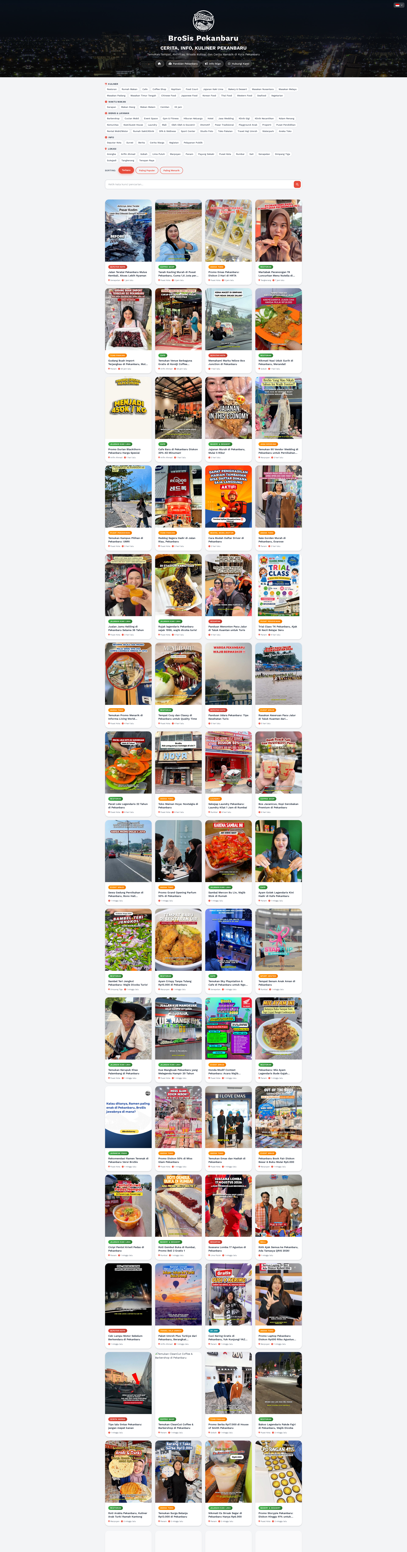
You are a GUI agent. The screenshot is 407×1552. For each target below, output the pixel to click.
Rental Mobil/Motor (117, 131)
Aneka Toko (285, 131)
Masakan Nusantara (263, 89)
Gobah (143, 154)
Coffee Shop (159, 89)
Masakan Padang (116, 95)
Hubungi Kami (240, 63)
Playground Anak (248, 125)
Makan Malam (147, 107)
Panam (189, 154)
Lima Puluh (158, 154)
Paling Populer (147, 170)
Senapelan (264, 154)
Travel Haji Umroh (247, 131)
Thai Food (226, 95)
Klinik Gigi (244, 118)
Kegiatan (174, 142)
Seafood (261, 95)
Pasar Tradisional (224, 125)
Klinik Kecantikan (264, 118)
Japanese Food (189, 95)
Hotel (210, 118)
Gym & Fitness (171, 118)
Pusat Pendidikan (286, 125)
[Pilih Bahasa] (399, 5)
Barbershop (113, 118)
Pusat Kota (225, 154)
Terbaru (126, 170)
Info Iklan (214, 63)
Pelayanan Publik (193, 142)
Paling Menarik (171, 170)
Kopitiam (176, 89)
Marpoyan (175, 154)
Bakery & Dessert (237, 89)
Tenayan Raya (146, 160)
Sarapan (111, 107)
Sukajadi (111, 160)
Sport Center (188, 131)
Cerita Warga (157, 142)
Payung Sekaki (206, 154)
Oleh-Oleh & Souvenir (183, 125)
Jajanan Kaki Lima (213, 89)
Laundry (152, 125)
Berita (141, 142)
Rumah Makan (129, 89)
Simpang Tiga (282, 154)
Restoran (112, 89)
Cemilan (164, 107)
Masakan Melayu (288, 89)
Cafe (145, 89)
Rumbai (240, 154)
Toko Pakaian (225, 131)
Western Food (244, 95)
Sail (251, 154)
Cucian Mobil (132, 118)
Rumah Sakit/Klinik (143, 131)
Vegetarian (277, 95)
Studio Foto (206, 131)
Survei (129, 142)
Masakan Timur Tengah (143, 95)
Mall (164, 125)
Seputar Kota (114, 142)
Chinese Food (168, 95)
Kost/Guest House (133, 125)
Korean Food (209, 95)
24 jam (178, 107)
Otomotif (205, 125)
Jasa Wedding (226, 118)
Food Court (192, 89)
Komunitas (112, 125)
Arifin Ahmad (128, 154)
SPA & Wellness (167, 131)
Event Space (151, 118)
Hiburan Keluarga (193, 118)
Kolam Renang (286, 118)
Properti (266, 125)
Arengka (111, 154)
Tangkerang (127, 160)
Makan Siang (128, 107)
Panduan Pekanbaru (185, 63)
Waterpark (268, 131)
